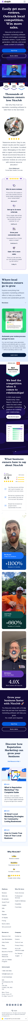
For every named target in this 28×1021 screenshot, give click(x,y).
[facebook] (7, 1005)
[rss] (20, 1005)
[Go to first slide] (25, 407)
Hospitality (18, 904)
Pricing (4, 920)
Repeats (4, 914)
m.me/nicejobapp (7, 977)
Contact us (18, 936)
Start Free (14, 50)
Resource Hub (6, 936)
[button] (24, 1)
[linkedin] (15, 1005)
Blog (3, 945)
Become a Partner (7, 951)
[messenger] (10, 1005)
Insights (4, 905)
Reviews (4, 893)
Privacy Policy (19, 945)
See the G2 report (13, 417)
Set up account (6, 927)
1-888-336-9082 (7, 971)
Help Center (5, 942)
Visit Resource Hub (13, 761)
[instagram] (12, 1005)
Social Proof (5, 902)
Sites (3, 911)
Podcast (4, 948)
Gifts (3, 908)
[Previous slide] (3, 407)
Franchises (18, 907)
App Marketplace (7, 939)
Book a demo (14, 56)
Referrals (4, 896)
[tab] (12, 451)
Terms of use (19, 942)
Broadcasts (5, 899)
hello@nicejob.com (7, 974)
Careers (17, 939)
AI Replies (5, 917)
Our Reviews (18, 953)
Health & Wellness (20, 901)
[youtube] (18, 1005)
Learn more (14, 355)
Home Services (19, 893)
